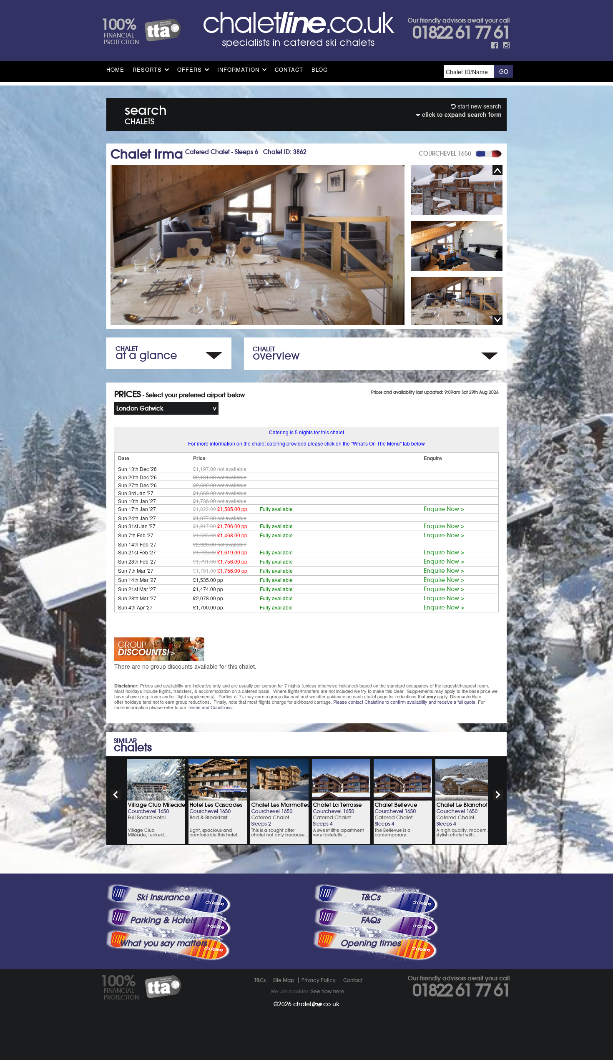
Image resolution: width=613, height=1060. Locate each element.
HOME (115, 69)
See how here (327, 991)
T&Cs (370, 897)
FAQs (370, 920)
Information (238, 69)
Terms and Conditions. (210, 707)
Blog (320, 69)
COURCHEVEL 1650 (445, 153)
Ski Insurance (162, 897)
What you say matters (163, 943)
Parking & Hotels (163, 920)
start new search (478, 106)
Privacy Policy (318, 980)
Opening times (370, 943)
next (498, 795)
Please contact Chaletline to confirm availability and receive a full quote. (405, 701)
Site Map (283, 980)
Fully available (276, 508)
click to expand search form (460, 114)
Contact (289, 69)
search (146, 113)
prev (116, 795)
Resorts (147, 69)
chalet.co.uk (316, 1004)
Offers (189, 69)
